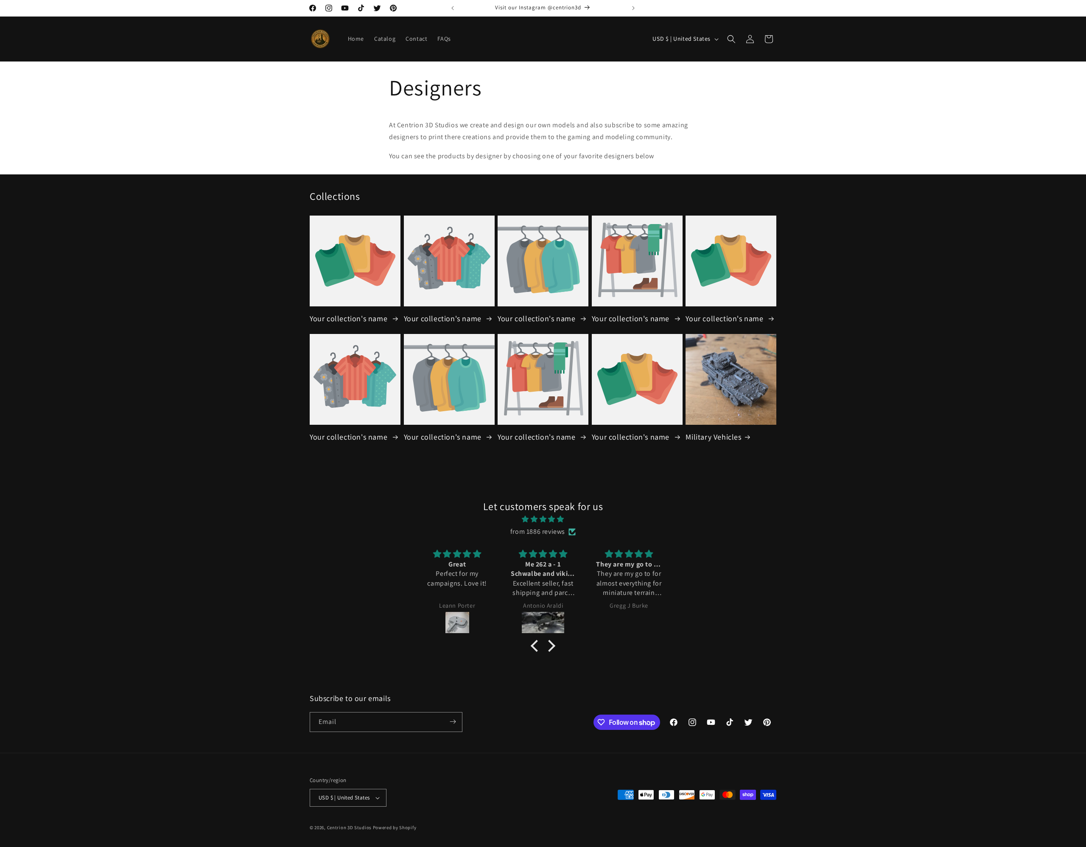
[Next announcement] (633, 8)
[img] (543, 519)
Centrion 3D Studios (349, 827)
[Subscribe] (452, 722)
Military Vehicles (713, 437)
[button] (731, 39)
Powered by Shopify (395, 827)
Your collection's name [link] (349, 318)
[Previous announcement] (452, 8)
